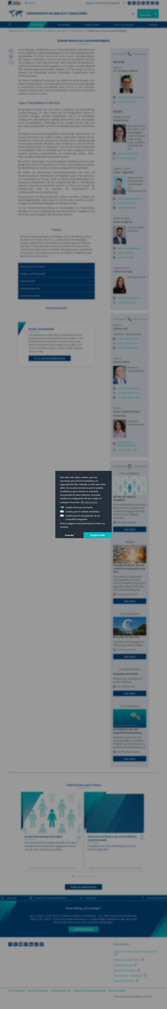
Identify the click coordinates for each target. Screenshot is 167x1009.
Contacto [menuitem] (153, 24)
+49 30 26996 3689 (126, 203)
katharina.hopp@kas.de (129, 297)
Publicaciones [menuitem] (92, 24)
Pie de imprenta (16, 990)
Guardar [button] (69, 535)
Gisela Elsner (121, 120)
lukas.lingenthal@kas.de (129, 198)
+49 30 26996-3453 (126, 302)
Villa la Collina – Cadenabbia (128, 975)
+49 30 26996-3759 (126, 158)
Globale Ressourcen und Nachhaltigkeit (107, 30)
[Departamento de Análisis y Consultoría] (16, 13)
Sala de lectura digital (125, 970)
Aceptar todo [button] (97, 535)
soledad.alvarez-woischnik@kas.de (126, 444)
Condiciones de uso (61, 990)
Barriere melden (117, 990)
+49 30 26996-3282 (126, 343)
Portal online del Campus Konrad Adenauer (135, 951)
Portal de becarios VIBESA (127, 959)
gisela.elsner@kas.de (128, 153)
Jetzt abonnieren (83, 929)
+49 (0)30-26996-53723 (128, 397)
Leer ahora (130, 529)
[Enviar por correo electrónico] (11, 56)
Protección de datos (37, 990)
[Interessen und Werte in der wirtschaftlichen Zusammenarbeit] (115, 831)
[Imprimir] (11, 50)
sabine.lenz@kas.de (127, 338)
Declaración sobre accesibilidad (89, 990)
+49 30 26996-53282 (127, 347)
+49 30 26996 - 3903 (127, 449)
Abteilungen (77, 30)
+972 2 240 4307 (125, 257)
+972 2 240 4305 (125, 252)
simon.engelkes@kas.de (129, 248)
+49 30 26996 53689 (127, 207)
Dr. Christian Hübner (125, 71)
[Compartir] (11, 62)
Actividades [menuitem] (64, 24)
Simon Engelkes (123, 222)
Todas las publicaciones (83, 886)
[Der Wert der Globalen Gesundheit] (52, 831)
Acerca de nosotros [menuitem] (124, 24)
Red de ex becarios (123, 965)
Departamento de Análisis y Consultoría (48, 30)
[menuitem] (12, 24)
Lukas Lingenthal (123, 172)
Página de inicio (16, 30)
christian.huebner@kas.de (130, 97)
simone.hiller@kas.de (128, 388)
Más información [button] (89, 502)
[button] (16, 835)
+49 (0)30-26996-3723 (128, 392)
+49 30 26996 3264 (126, 101)
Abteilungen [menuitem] (37, 24)
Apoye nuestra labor (124, 980)
